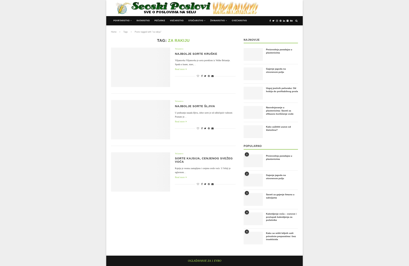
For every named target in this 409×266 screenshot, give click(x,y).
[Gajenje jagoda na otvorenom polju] (253, 73)
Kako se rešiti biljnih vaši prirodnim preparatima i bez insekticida (281, 236)
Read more (180, 69)
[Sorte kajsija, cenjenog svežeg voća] (140, 172)
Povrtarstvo (121, 20)
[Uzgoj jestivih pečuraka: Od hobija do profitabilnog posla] (253, 93)
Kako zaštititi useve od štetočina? (278, 128)
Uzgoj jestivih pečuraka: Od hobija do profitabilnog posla (282, 90)
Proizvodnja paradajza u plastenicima (279, 51)
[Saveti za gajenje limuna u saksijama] (253, 199)
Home (113, 32)
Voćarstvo (177, 20)
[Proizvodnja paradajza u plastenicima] (253, 54)
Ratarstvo (143, 20)
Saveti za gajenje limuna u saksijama (280, 196)
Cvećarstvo (239, 20)
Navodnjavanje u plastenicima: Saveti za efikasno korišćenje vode (279, 110)
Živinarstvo (217, 20)
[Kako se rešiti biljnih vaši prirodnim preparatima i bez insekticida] (253, 238)
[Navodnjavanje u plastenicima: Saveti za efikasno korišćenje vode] (253, 112)
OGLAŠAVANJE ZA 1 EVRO (204, 260)
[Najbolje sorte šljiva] (140, 119)
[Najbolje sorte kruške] (140, 67)
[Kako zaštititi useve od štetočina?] (253, 131)
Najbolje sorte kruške (196, 53)
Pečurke (159, 20)
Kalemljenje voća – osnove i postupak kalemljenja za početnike (281, 217)
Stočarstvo (195, 20)
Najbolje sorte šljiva (195, 106)
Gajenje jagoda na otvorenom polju (276, 70)
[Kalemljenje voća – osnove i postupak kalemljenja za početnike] (253, 218)
